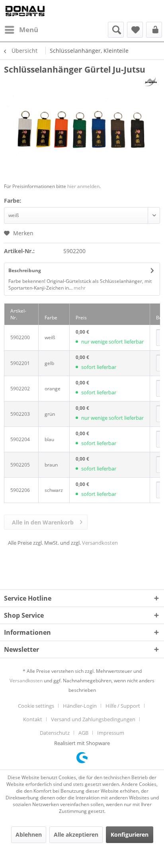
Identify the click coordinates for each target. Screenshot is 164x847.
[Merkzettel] (135, 30)
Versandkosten (100, 542)
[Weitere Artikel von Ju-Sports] (151, 82)
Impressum (110, 732)
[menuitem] (21, 30)
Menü (28, 29)
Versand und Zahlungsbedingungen (93, 719)
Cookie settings (36, 705)
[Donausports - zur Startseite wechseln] (25, 11)
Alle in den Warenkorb (43, 522)
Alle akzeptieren (76, 834)
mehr (79, 287)
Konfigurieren (129, 834)
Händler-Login (80, 705)
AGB (83, 732)
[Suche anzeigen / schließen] (116, 30)
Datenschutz (55, 732)
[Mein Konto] (154, 30)
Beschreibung (24, 270)
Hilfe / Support (122, 705)
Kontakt (32, 719)
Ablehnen (29, 834)
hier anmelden (83, 186)
